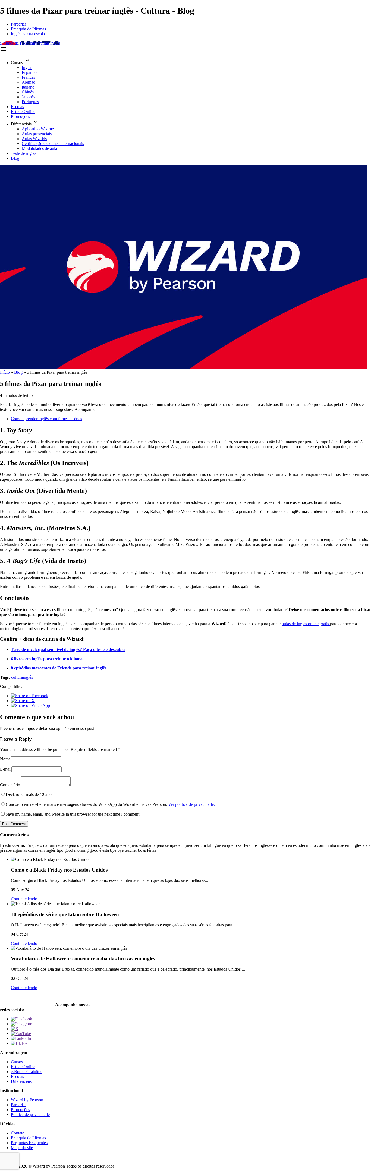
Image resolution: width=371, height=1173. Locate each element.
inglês (28, 677)
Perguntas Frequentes (29, 1142)
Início (5, 372)
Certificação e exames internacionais (53, 143)
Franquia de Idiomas (28, 29)
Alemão (28, 82)
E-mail (5, 769)
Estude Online (23, 111)
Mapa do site (22, 1147)
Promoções (20, 116)
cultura (17, 677)
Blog (15, 158)
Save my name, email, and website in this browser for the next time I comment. (72, 814)
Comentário (10, 784)
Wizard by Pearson (27, 1099)
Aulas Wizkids (34, 138)
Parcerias (18, 24)
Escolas (17, 106)
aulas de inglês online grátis (306, 623)
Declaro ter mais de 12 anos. (30, 794)
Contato (17, 1133)
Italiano (28, 87)
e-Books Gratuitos (26, 1071)
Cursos (17, 1061)
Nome (5, 759)
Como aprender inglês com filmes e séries (46, 418)
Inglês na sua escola (28, 34)
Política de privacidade (30, 1114)
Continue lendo (24, 899)
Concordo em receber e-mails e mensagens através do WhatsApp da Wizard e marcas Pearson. (110, 804)
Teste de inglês (23, 153)
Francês (28, 77)
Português (30, 101)
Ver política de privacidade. (191, 804)
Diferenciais (21, 1081)
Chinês (28, 92)
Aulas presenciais (37, 133)
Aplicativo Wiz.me (38, 129)
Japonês (28, 97)
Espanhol (30, 72)
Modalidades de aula (39, 148)
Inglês (27, 67)
